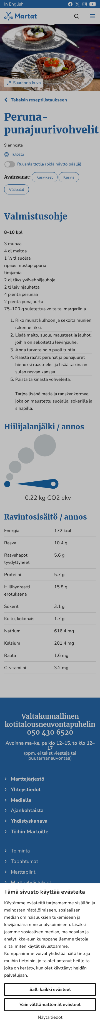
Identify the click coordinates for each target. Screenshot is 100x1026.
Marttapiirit (23, 872)
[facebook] (70, 4)
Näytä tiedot (50, 1017)
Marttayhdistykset (31, 882)
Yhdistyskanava (29, 821)
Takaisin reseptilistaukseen (38, 100)
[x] (77, 4)
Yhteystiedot (26, 789)
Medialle (21, 800)
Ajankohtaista (27, 810)
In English (14, 4)
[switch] (43, 163)
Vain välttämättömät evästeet (50, 1004)
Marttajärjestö (27, 779)
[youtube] (92, 4)
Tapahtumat (24, 861)
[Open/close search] (76, 16)
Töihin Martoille (29, 831)
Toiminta (20, 850)
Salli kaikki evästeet (50, 989)
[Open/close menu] (92, 16)
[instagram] (84, 4)
